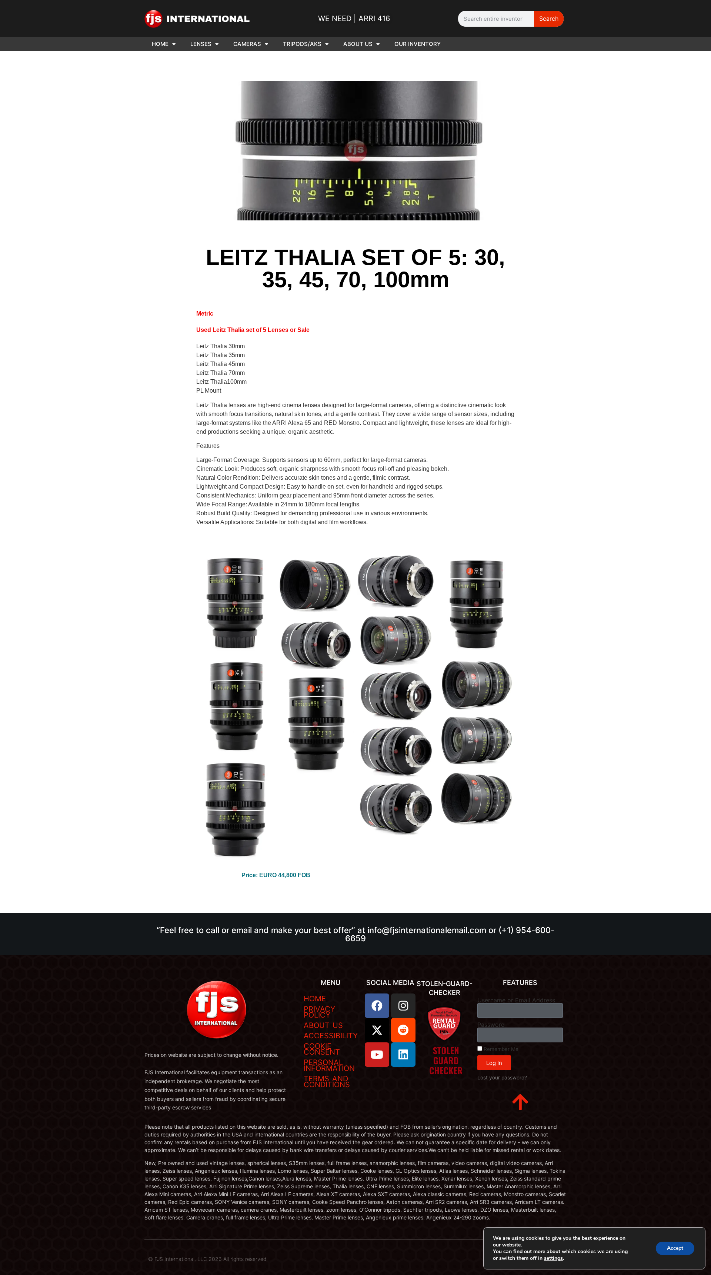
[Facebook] (377, 1005)
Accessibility (331, 1035)
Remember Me (500, 1049)
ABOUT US (358, 43)
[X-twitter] (377, 1030)
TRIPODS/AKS (302, 43)
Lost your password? (502, 1078)
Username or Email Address (516, 1000)
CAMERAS (247, 43)
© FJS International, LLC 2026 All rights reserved (207, 1259)
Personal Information (329, 1065)
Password (491, 1025)
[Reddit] (403, 1030)
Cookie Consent (322, 1049)
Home (315, 998)
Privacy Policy (319, 1012)
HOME (160, 43)
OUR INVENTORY (417, 43)
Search (548, 18)
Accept (675, 1248)
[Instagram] (403, 1005)
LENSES (200, 43)
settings (553, 1258)
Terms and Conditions (327, 1081)
